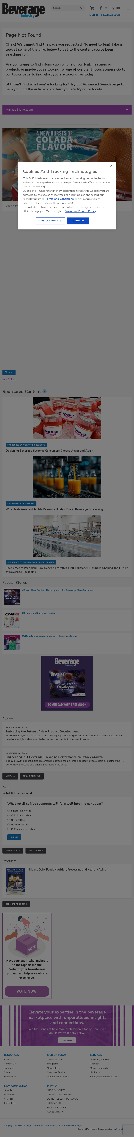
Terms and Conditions (59, 199)
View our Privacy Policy (80, 211)
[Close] (111, 165)
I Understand (78, 220)
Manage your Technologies (50, 220)
